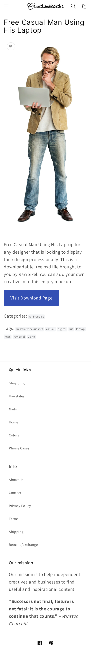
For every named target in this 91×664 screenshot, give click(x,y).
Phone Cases (19, 448)
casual (50, 329)
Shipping (16, 531)
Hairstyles (17, 396)
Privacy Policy (20, 505)
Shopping (17, 383)
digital (62, 329)
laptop (80, 329)
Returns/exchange (23, 544)
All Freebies (36, 316)
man (8, 337)
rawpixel (19, 337)
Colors (14, 435)
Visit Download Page (31, 298)
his (71, 329)
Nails (13, 409)
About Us (16, 479)
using (31, 337)
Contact (15, 492)
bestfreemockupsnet (29, 329)
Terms (14, 518)
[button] (6, 6)
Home (13, 422)
